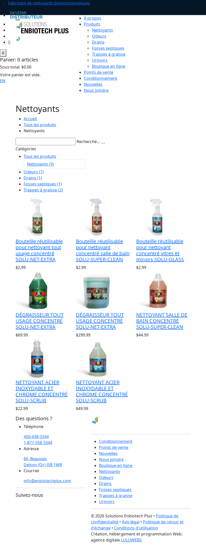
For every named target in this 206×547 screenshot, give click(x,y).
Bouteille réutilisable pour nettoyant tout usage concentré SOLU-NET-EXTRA (39, 250)
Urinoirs (100, 60)
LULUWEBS (131, 540)
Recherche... (88, 141)
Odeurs (99, 36)
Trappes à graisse (108, 54)
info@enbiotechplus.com (47, 481)
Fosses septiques (108, 48)
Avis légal (130, 522)
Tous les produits (40, 124)
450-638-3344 (36, 436)
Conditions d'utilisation (136, 528)
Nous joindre (96, 90)
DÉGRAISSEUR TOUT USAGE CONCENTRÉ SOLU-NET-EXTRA (40, 320)
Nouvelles (93, 84)
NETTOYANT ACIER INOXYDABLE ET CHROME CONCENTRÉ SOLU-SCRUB (42, 391)
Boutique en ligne (108, 66)
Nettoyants (102, 30)
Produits (92, 24)
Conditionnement (100, 78)
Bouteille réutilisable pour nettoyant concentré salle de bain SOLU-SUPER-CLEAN (102, 250)
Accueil (30, 118)
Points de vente (98, 72)
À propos (92, 18)
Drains (98, 42)
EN (2, 81)
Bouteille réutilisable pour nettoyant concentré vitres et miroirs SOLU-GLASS (160, 250)
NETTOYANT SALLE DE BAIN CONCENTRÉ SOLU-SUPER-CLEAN (161, 320)
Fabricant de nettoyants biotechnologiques (49, 3)
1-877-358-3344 (38, 442)
